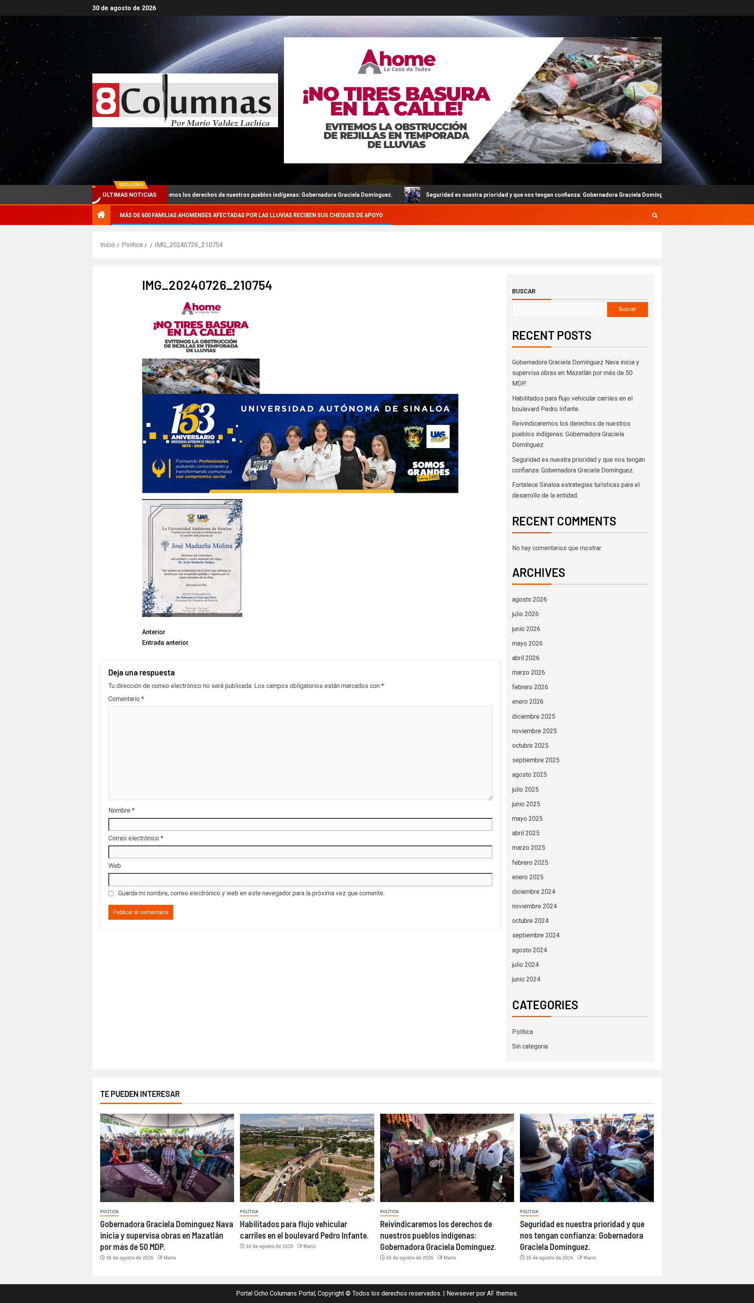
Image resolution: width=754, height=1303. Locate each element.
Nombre (121, 810)
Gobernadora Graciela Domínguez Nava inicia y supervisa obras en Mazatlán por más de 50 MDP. (575, 373)
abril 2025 (526, 833)
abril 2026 (526, 658)
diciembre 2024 (533, 891)
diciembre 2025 (533, 716)
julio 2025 (525, 789)
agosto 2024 (529, 950)
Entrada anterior (165, 637)
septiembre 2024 (536, 935)
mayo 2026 (527, 643)
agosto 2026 (529, 599)
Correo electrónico (135, 838)
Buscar (524, 291)
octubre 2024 (530, 920)
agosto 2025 (529, 774)
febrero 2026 (530, 687)
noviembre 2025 (534, 731)
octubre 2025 (530, 745)
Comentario (126, 699)
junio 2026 (526, 629)
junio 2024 (526, 979)
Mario (170, 1258)
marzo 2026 (528, 672)
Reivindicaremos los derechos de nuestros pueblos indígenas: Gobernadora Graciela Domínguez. (202, 195)
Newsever (461, 1293)
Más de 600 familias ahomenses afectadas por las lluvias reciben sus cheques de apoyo (251, 215)
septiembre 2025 (536, 760)
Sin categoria (530, 1046)
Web (114, 865)
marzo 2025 (528, 847)
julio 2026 (525, 614)
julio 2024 (525, 964)
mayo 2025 (527, 818)
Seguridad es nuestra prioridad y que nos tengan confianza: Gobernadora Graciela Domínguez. (487, 195)
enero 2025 (528, 877)
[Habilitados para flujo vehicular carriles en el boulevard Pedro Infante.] (307, 1158)
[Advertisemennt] (473, 100)
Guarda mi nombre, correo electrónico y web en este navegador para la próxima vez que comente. (251, 893)
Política (522, 1032)
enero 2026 (528, 701)
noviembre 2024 (534, 906)
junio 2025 (526, 804)
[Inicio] (101, 215)
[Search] (655, 215)
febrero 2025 (530, 862)
